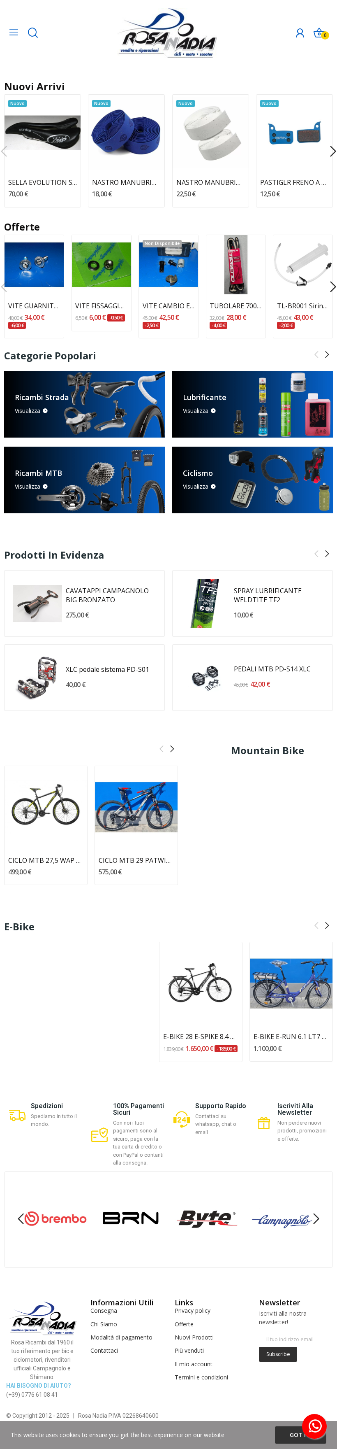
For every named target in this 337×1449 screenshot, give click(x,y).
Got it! (301, 1435)
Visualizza (27, 411)
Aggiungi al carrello (42, 156)
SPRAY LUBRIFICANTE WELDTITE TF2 (268, 595)
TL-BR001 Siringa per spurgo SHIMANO (303, 305)
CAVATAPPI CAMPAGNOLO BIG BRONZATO (107, 595)
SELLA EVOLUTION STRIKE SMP (42, 182)
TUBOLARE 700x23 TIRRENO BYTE (236, 305)
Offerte (184, 1324)
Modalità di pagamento (121, 1337)
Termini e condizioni (201, 1377)
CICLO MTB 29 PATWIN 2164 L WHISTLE (136, 860)
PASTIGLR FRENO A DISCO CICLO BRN (294, 182)
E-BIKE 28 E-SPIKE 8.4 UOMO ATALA (200, 1036)
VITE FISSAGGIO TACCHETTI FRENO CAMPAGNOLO (101, 305)
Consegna (103, 1310)
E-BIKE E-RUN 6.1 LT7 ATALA (291, 1036)
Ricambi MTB (38, 473)
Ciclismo (198, 473)
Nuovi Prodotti (194, 1337)
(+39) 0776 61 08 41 (32, 1394)
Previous (316, 354)
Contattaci (104, 1350)
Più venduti (189, 1350)
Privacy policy (192, 1310)
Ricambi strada (42, 397)
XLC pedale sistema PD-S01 (107, 669)
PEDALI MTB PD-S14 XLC (272, 668)
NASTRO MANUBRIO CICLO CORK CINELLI (126, 182)
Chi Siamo (103, 1324)
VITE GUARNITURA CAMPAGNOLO (34, 305)
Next (327, 354)
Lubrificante (204, 397)
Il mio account (193, 1364)
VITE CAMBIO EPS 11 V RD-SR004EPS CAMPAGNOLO (169, 305)
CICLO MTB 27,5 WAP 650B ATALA (45, 860)
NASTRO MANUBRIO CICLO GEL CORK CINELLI (210, 182)
